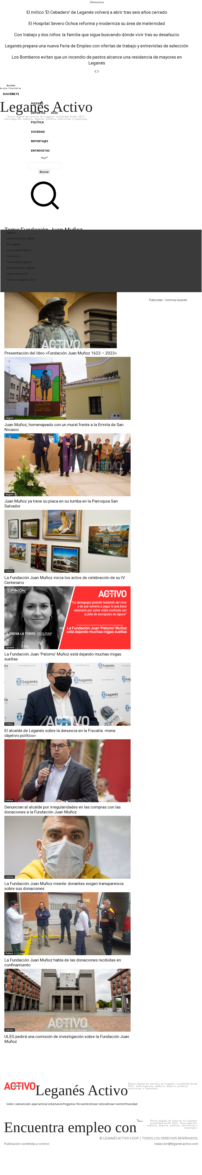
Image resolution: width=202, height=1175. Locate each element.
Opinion (10, 647)
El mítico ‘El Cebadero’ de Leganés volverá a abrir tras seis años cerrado (96, 12)
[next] (98, 71)
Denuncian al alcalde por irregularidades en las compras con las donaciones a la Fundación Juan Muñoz (62, 809)
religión (9, 418)
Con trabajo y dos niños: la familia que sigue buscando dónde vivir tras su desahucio (96, 34)
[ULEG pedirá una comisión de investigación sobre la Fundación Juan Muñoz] (67, 1000)
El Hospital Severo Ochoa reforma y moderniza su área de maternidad (96, 23)
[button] (44, 209)
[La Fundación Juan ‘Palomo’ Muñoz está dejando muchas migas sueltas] (67, 617)
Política (9, 724)
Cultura (9, 571)
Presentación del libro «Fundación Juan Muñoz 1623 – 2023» (60, 353)
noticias (10, 877)
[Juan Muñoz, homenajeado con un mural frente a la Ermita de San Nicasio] (67, 388)
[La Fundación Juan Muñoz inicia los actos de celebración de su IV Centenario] (67, 541)
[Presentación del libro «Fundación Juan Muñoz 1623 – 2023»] (60, 320)
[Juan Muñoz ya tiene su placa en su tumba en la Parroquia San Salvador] (67, 464)
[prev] (95, 71)
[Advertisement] (168, 332)
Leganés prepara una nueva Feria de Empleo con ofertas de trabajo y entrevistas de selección (96, 45)
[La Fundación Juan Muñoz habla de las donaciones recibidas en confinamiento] (67, 923)
